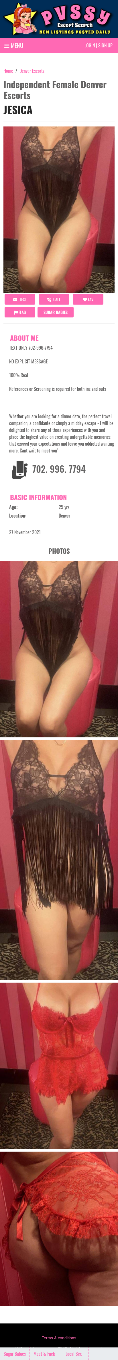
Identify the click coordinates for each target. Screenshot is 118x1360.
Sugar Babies (56, 312)
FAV (90, 299)
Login (89, 45)
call (56, 299)
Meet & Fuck (44, 1353)
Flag (22, 312)
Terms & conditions (59, 1337)
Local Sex (74, 1353)
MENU (16, 45)
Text (23, 299)
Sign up (105, 45)
